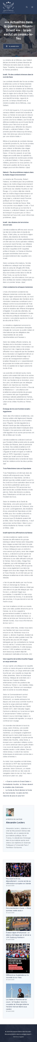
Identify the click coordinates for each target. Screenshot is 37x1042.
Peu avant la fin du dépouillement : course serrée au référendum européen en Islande (18, 881)
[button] (27, 7)
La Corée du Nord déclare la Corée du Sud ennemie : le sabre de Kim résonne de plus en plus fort (17, 793)
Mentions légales (18, 1037)
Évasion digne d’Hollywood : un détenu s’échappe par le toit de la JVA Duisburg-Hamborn (18, 935)
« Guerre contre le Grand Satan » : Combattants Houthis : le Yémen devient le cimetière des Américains (18, 784)
